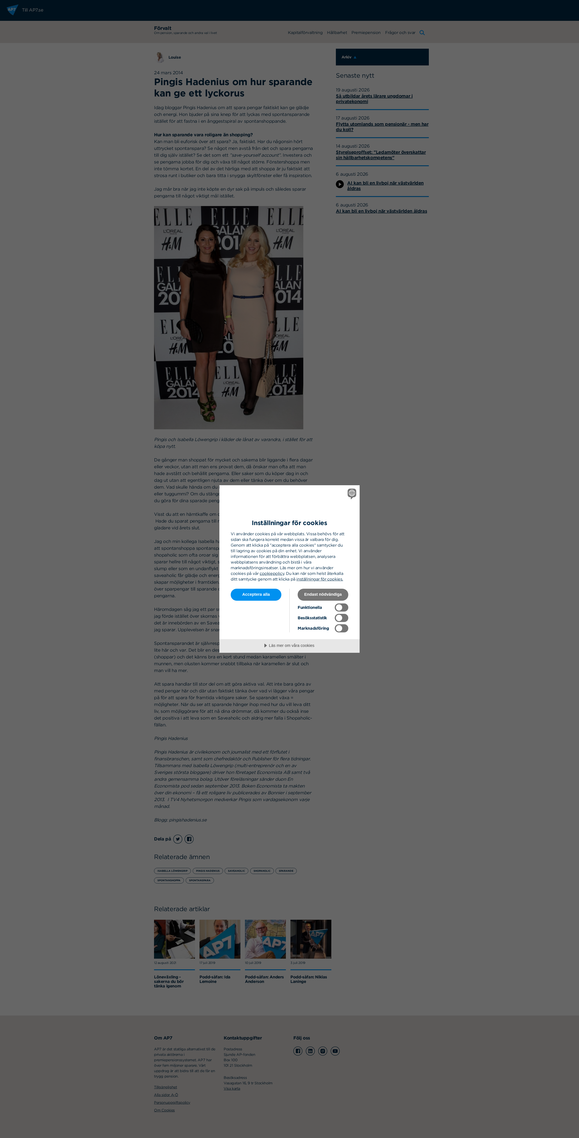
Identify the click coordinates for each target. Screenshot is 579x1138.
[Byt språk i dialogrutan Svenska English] (351, 493)
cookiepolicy (272, 573)
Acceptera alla (256, 594)
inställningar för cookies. (319, 579)
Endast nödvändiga (323, 594)
